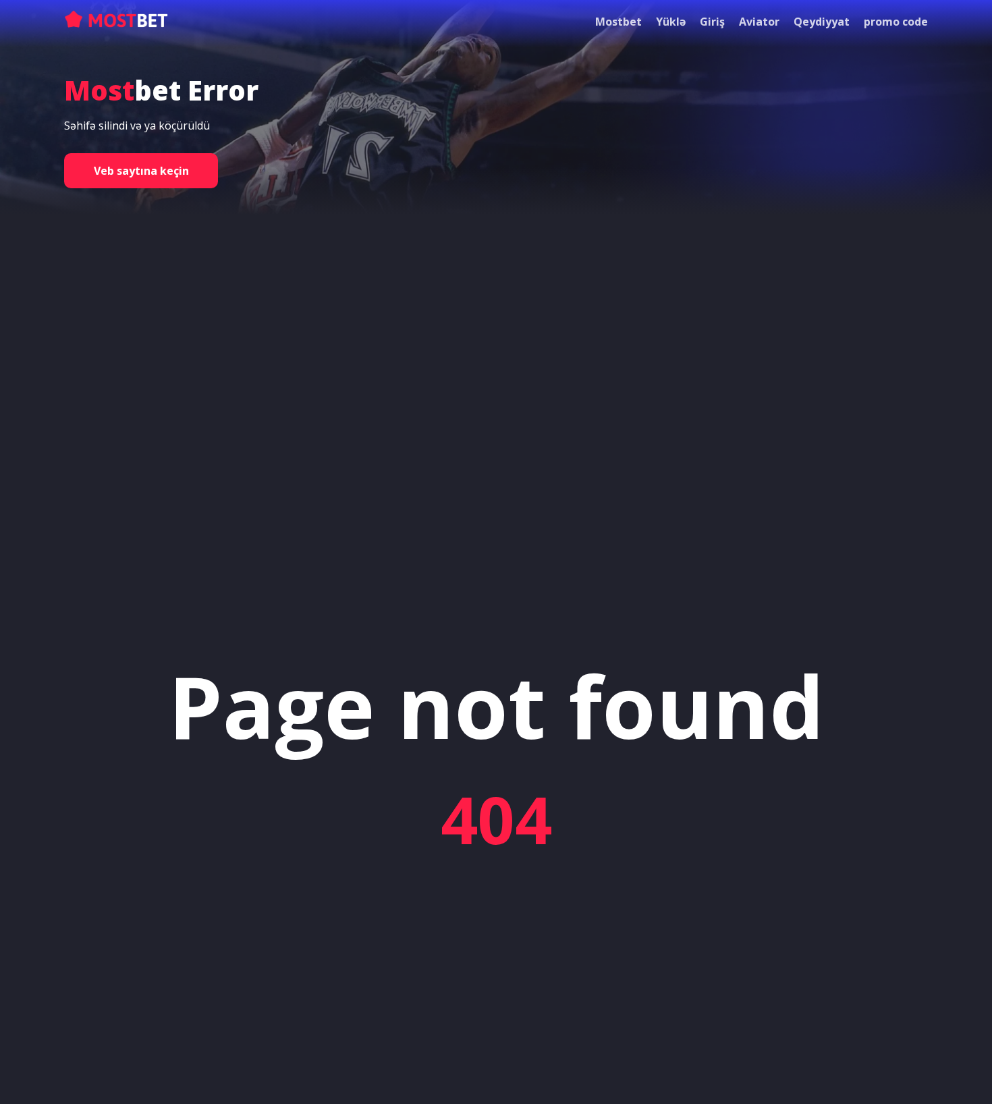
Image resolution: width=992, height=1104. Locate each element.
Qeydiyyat (822, 21)
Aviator (759, 21)
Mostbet (618, 21)
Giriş (712, 21)
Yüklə (671, 21)
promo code (896, 21)
